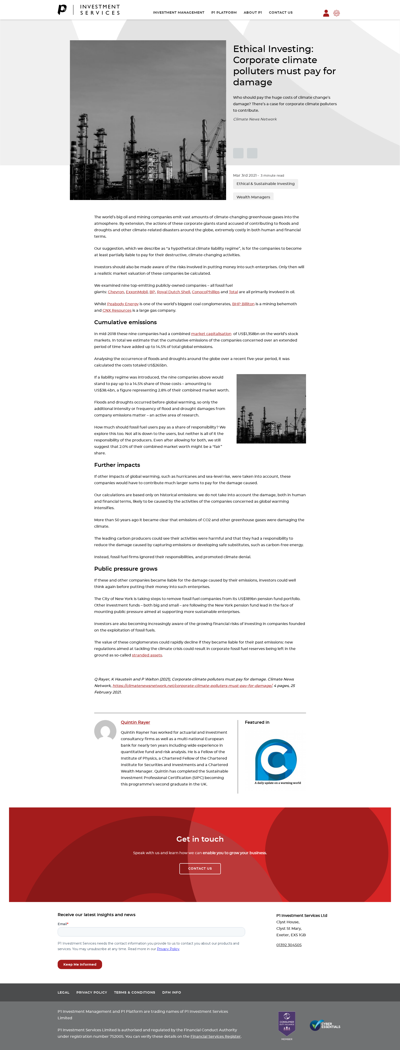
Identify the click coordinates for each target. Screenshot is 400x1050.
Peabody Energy (123, 304)
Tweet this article (238, 153)
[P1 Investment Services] (89, 10)
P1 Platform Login (326, 13)
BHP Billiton (243, 304)
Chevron (116, 292)
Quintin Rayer (135, 723)
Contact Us (281, 12)
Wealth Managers (253, 197)
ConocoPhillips (206, 292)
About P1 (253, 12)
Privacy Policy (91, 992)
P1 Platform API (336, 13)
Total (233, 292)
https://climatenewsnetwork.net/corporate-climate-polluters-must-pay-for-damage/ (192, 686)
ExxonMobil (137, 292)
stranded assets (147, 655)
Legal (63, 992)
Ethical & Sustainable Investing (266, 184)
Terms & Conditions (134, 992)
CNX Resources (117, 310)
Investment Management (178, 12)
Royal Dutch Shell (173, 292)
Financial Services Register (216, 1036)
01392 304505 (289, 945)
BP (152, 292)
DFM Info (171, 992)
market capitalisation (211, 334)
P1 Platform (224, 12)
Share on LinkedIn (252, 153)
